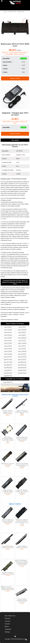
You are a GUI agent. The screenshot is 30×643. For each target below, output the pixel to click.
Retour (7, 626)
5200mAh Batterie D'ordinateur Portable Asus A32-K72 (22, 600)
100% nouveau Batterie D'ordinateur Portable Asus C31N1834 (22, 563)
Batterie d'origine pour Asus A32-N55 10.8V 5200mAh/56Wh (22, 438)
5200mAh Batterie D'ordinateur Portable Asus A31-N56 (7, 491)
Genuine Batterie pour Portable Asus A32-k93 (8, 546)
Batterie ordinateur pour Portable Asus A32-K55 (8, 589)
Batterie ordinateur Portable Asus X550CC (22, 546)
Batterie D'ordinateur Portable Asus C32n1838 (7, 573)
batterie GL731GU (14, 183)
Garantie (7, 624)
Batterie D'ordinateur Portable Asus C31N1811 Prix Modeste (22, 491)
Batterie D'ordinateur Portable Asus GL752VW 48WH (21, 412)
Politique (7, 632)
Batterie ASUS (12, 11)
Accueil (5, 11)
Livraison (7, 621)
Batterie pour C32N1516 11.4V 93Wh (7, 464)
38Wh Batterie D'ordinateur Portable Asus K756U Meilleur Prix (7, 439)
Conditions (8, 629)
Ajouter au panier (15, 78)
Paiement (7, 618)
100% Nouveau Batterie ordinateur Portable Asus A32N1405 (22, 465)
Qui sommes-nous (10, 615)
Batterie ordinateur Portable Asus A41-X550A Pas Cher (8, 412)
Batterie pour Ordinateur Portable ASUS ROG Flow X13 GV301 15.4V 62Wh (22, 522)
